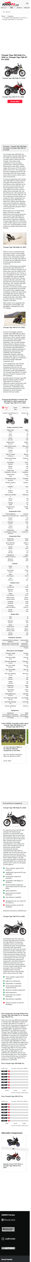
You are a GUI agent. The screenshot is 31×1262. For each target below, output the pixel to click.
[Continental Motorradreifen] (11, 7)
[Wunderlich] (4, 7)
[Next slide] (26, 746)
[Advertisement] (15, 37)
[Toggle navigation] (27, 3)
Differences (26, 407)
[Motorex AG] (27, 7)
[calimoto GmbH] (19, 7)
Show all (6, 408)
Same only (15, 408)
